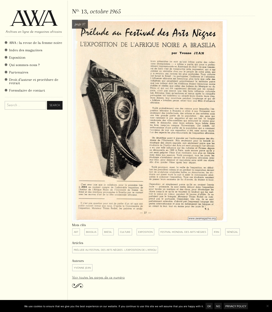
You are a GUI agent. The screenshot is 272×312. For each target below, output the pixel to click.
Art (76, 232)
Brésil (108, 232)
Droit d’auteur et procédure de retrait (33, 81)
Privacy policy (235, 306)
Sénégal (232, 232)
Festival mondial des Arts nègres (183, 232)
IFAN (216, 232)
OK (209, 306)
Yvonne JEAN (82, 268)
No (218, 306)
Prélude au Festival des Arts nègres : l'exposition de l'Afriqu (115, 250)
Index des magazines (25, 50)
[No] (267, 306)
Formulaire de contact (27, 90)
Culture (125, 232)
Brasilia (91, 232)
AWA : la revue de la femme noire (35, 43)
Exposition (17, 57)
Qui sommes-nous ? (24, 65)
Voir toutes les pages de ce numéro (98, 278)
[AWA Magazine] (33, 18)
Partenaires (18, 72)
